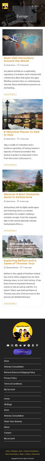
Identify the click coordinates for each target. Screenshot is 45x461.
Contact (7, 433)
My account (9, 438)
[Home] (13, 21)
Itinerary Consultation (14, 366)
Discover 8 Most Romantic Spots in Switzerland (21, 196)
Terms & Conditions (13, 384)
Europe (30, 21)
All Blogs (8, 404)
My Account (9, 389)
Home (7, 398)
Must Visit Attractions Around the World (19, 59)
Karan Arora (10, 65)
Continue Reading (10, 94)
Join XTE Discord (22, 352)
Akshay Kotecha (12, 268)
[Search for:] (41, 6)
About (6, 427)
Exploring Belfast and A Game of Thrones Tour (20, 262)
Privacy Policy (10, 378)
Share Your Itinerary (13, 421)
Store (6, 361)
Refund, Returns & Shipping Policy (19, 372)
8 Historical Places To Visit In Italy (22, 133)
